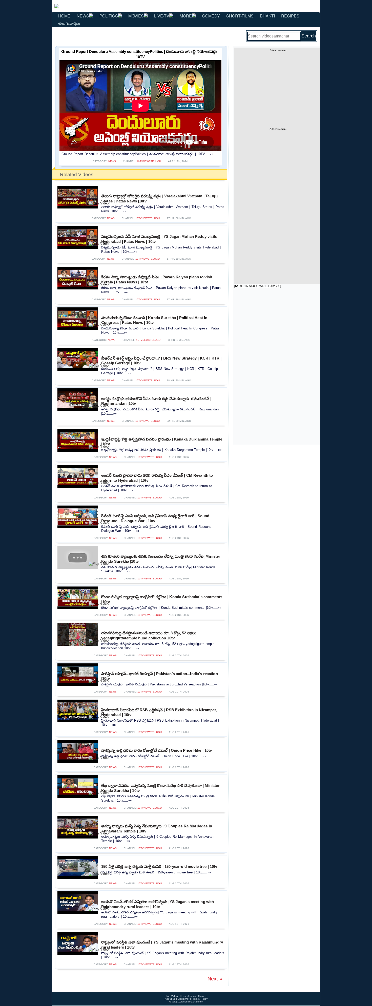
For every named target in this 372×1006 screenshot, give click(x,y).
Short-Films (240, 16)
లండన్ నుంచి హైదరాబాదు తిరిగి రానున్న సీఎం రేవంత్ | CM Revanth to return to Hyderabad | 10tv (157, 478)
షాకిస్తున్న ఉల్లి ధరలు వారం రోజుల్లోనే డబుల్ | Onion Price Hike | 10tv (156, 750)
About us (170, 998)
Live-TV (161, 16)
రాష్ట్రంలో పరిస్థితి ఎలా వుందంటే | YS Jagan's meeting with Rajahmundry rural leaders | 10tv (162, 944)
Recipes (290, 16)
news (112, 161)
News (83, 16)
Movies (136, 16)
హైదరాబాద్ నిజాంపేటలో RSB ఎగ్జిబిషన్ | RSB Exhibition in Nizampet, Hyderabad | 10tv (159, 712)
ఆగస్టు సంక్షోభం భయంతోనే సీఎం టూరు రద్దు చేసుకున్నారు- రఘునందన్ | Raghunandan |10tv (156, 401)
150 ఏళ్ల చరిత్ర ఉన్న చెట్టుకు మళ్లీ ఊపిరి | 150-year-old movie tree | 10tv (159, 866)
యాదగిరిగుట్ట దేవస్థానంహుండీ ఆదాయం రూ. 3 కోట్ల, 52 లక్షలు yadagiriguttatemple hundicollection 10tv (148, 635)
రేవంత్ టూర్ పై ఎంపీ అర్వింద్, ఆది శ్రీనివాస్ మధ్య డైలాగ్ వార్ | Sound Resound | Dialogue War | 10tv (155, 518)
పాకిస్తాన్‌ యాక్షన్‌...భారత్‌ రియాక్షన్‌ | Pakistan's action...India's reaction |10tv (159, 676)
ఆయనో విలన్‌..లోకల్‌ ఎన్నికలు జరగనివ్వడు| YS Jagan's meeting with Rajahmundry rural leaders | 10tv (157, 904)
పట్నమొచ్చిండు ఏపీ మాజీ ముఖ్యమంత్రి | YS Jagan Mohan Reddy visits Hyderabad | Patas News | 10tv (159, 239)
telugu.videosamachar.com (187, 1001)
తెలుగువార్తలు (69, 23)
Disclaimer (183, 998)
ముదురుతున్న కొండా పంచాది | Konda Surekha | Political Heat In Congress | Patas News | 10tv (154, 320)
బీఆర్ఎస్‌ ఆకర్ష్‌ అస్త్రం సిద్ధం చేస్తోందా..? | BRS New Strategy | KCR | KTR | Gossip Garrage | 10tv (161, 360)
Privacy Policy (200, 998)
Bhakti (267, 16)
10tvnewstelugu (149, 161)
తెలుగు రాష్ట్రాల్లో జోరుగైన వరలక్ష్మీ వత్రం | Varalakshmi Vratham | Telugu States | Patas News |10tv (159, 198)
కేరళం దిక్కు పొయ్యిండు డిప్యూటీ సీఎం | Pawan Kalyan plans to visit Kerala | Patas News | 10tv (156, 279)
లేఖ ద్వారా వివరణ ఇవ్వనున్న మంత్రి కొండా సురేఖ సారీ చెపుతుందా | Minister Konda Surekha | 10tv (160, 788)
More (186, 16)
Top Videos (172, 996)
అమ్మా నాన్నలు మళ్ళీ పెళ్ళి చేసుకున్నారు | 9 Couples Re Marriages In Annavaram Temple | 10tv (156, 828)
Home (64, 16)
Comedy (211, 16)
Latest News (188, 996)
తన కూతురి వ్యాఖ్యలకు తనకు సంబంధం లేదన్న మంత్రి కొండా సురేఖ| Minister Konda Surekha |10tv (160, 558)
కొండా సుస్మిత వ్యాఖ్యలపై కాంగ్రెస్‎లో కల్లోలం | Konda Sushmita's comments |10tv (161, 599)
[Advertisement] (277, 87)
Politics (108, 16)
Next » (215, 978)
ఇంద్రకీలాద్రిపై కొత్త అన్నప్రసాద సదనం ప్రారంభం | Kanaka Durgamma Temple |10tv (161, 441)
